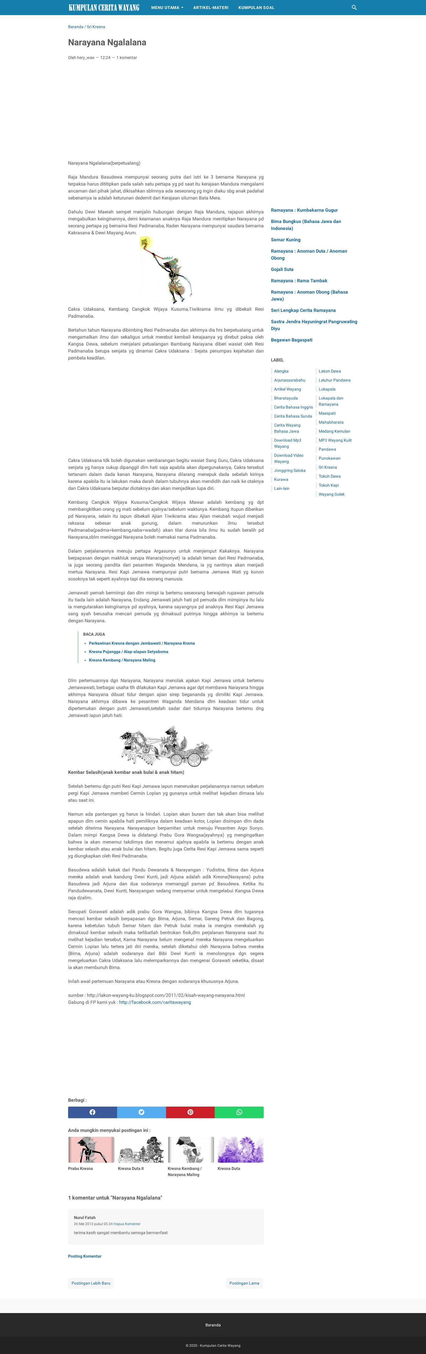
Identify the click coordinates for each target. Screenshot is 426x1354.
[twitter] (141, 1112)
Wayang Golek (332, 494)
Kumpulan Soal (256, 7)
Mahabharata (331, 422)
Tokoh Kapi (329, 485)
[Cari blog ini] (354, 7)
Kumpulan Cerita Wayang (220, 1346)
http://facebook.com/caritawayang (155, 1002)
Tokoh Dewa (330, 476)
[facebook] (92, 1112)
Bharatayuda (286, 398)
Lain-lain (282, 488)
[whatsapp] (239, 1112)
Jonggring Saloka (290, 470)
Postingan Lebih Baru (91, 1283)
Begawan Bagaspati (291, 340)
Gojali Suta (282, 269)
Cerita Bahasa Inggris (293, 407)
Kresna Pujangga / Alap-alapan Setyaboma (128, 651)
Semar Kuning (286, 239)
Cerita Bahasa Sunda (293, 416)
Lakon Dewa (330, 371)
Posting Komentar (84, 1256)
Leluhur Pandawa (335, 380)
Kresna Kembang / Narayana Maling (122, 660)
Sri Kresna (328, 467)
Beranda (213, 1325)
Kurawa (281, 479)
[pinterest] (190, 1112)
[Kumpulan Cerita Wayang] (104, 8)
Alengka (281, 371)
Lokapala (327, 389)
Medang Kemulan (334, 431)
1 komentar (126, 57)
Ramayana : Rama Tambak (299, 280)
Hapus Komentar (127, 1224)
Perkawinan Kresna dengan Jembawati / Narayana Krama (142, 643)
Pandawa (327, 449)
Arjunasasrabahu (289, 380)
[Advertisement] (166, 108)
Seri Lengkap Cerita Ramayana (303, 310)
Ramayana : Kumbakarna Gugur (304, 210)
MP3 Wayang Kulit (335, 440)
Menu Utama (165, 7)
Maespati (327, 413)
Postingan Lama (244, 1283)
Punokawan (330, 458)
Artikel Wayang (287, 389)
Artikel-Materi (211, 7)
